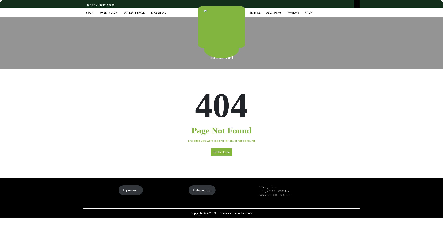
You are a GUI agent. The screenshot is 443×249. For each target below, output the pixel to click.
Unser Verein (108, 12)
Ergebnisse (158, 12)
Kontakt (293, 12)
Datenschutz (202, 190)
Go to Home (222, 152)
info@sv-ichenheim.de (101, 5)
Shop (308, 12)
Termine (255, 12)
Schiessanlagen (134, 12)
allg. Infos (274, 12)
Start (90, 12)
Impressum (130, 190)
